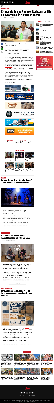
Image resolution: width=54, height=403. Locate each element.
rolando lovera (20, 137)
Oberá (15, 137)
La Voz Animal (31, 6)
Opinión (36, 6)
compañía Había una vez (8, 213)
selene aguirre (26, 137)
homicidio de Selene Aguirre (11, 50)
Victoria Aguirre (8, 67)
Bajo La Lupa (26, 6)
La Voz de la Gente (19, 6)
